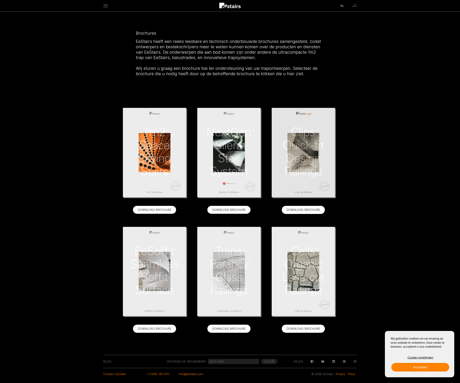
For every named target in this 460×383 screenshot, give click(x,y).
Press (351, 374)
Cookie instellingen (420, 357)
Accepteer (420, 367)
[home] (230, 6)
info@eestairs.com (191, 374)
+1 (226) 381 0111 (157, 374)
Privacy (340, 374)
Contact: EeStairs (114, 374)
